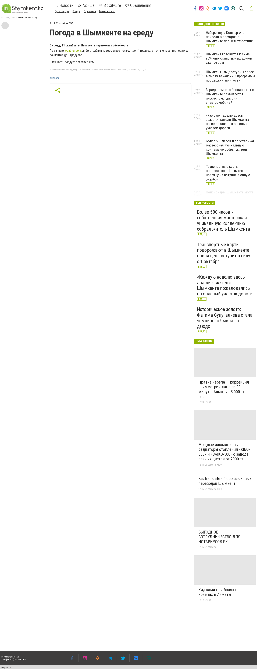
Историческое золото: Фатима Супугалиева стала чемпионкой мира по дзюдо (224, 317)
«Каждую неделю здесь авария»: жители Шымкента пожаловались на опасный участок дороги (227, 121)
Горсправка (90, 11)
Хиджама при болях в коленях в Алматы (217, 592)
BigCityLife (112, 5)
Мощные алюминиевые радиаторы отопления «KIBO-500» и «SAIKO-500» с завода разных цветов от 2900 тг (224, 452)
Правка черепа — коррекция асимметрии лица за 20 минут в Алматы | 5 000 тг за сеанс (223, 389)
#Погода (54, 78)
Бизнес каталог (107, 11)
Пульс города (62, 11)
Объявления (140, 5)
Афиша (89, 5)
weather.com (73, 50)
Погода (76, 11)
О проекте (5, 667)
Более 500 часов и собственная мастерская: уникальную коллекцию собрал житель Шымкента (230, 147)
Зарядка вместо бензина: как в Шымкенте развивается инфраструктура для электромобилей (230, 96)
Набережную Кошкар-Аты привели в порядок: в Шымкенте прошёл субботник (229, 37)
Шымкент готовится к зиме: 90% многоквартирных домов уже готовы (229, 58)
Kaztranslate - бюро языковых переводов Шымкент (224, 481)
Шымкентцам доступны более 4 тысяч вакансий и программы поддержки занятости (230, 76)
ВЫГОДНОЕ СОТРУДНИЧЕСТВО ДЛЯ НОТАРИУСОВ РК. (219, 537)
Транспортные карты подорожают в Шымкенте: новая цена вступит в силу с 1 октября (229, 172)
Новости (66, 5)
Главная (5, 17)
